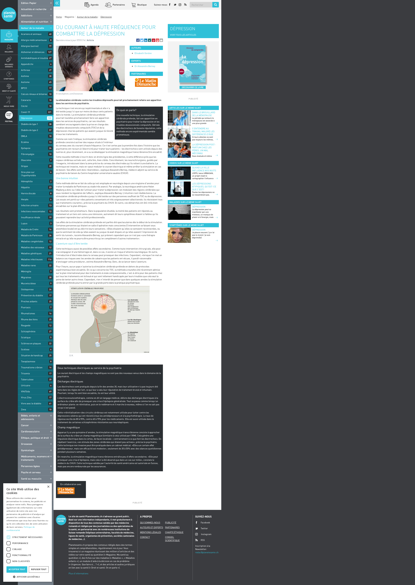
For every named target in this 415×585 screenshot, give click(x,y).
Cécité (24, 106)
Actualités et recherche (33, 9)
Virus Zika (26, 397)
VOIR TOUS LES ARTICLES (183, 34)
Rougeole (25, 325)
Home (59, 16)
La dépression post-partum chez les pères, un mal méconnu (204, 149)
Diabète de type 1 (29, 124)
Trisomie (25, 373)
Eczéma (25, 142)
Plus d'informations (78, 573)
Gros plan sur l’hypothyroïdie (28, 174)
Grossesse (26, 443)
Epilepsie (25, 148)
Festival (9, 121)
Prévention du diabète (32, 295)
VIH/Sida (25, 391)
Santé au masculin (31, 478)
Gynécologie (27, 450)
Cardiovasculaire (30, 431)
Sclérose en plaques (31, 343)
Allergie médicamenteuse (34, 40)
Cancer (25, 425)
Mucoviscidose (28, 283)
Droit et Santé (9, 91)
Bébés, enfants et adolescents (30, 417)
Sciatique (25, 337)
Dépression (26, 118)
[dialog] (27, 532)
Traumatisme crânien (31, 367)
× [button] (48, 487)
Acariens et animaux (31, 34)
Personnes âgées (30, 466)
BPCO (24, 88)
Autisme (25, 82)
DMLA (24, 136)
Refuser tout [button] (38, 569)
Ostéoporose (27, 289)
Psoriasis (25, 307)
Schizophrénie (28, 331)
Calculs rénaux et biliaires (34, 94)
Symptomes (9, 79)
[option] (146, 82)
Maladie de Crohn (29, 229)
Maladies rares (28, 265)
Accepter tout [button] (17, 569)
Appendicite (27, 64)
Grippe (24, 166)
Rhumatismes (28, 313)
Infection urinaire (29, 205)
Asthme (25, 76)
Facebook (205, 522)
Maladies (9, 52)
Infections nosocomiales (33, 211)
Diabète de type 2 (29, 130)
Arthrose (25, 70)
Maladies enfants (9, 65)
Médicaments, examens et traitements (35, 458)
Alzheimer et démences (32, 52)
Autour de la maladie (32, 27)
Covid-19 (25, 112)
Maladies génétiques (31, 253)
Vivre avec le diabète (31, 403)
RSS (203, 540)
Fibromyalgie (27, 154)
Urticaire (25, 385)
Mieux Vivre (9, 106)
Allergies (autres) (29, 46)
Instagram (206, 534)
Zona (23, 409)
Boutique (142, 4)
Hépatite (25, 187)
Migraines (26, 277)
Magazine (9, 39)
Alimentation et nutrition (34, 21)
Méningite (26, 271)
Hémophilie (27, 181)
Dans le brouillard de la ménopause (203, 114)
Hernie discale (28, 193)
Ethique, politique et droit (35, 437)
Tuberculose (27, 379)
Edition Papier (28, 2)
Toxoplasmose (28, 361)
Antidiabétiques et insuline (34, 58)
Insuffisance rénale (30, 217)
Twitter (204, 528)
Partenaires (118, 4)
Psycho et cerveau (31, 472)
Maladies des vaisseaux (32, 247)
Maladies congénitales (32, 241)
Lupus (24, 223)
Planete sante (9, 14)
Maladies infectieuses (32, 259)
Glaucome (26, 160)
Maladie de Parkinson (32, 235)
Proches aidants (29, 301)
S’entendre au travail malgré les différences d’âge (203, 131)
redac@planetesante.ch (207, 552)
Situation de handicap (32, 355)
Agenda (94, 4)
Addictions (26, 15)
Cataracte (26, 100)
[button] (138, 40)
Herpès (24, 199)
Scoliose (25, 349)
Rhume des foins (29, 319)
